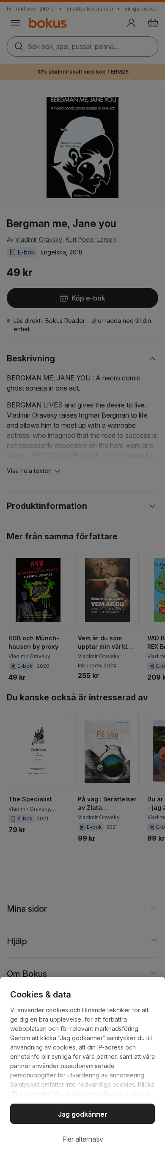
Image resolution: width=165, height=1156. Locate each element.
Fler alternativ (82, 1139)
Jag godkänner (82, 1114)
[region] (82, 1066)
